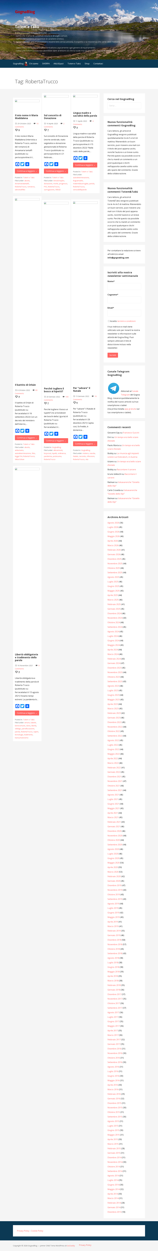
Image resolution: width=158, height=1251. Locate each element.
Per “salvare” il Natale (81, 389)
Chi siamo (33, 63)
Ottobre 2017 (114, 1003)
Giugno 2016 (113, 1076)
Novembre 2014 (115, 1162)
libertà (33, 725)
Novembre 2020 (115, 835)
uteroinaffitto (20, 189)
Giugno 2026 (113, 531)
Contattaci (98, 63)
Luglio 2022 (113, 745)
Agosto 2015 (113, 1121)
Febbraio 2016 (114, 1094)
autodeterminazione (81, 177)
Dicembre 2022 (114, 722)
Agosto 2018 (113, 958)
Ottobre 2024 (114, 622)
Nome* (111, 281)
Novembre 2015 (115, 1107)
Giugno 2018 (113, 967)
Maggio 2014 (114, 1189)
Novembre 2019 (115, 890)
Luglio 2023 (113, 690)
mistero (86, 453)
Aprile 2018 (113, 976)
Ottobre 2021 (114, 785)
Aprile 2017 (113, 1030)
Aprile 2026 (113, 540)
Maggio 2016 (114, 1080)
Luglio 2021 (113, 799)
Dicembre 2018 (114, 939)
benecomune (20, 725)
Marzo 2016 (113, 1089)
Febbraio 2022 (114, 767)
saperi (35, 731)
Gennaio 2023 (114, 717)
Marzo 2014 (113, 1198)
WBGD (58, 189)
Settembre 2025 (115, 572)
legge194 (18, 456)
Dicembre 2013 (114, 1212)
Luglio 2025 (113, 581)
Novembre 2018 (115, 944)
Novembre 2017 (115, 998)
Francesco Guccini (131, 432)
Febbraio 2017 (114, 1039)
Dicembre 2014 (114, 1157)
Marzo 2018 (113, 980)
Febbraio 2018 (114, 985)
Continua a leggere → (27, 171)
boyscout (47, 453)
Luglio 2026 (113, 527)
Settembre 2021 (115, 790)
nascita (92, 453)
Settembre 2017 (115, 1008)
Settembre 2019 (115, 899)
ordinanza (62, 453)
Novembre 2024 (115, 618)
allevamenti (57, 450)
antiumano (19, 450)
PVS (45, 186)
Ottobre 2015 (114, 1112)
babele (33, 722)
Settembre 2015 (115, 1116)
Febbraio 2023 (114, 713)
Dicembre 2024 (114, 613)
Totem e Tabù (74, 63)
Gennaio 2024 (114, 663)
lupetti (54, 453)
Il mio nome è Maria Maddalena (26, 117)
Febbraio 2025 (114, 604)
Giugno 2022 (113, 749)
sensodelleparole (80, 189)
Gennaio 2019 (114, 935)
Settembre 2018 (115, 953)
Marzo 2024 (113, 654)
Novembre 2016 (115, 1053)
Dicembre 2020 (114, 831)
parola (91, 183)
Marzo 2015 (113, 1144)
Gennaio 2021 (114, 826)
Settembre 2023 (115, 681)
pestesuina (57, 456)
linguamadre (78, 180)
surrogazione (49, 189)
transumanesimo (21, 738)
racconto (82, 456)
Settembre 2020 (115, 844)
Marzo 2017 (113, 1035)
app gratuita (130, 409)
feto (33, 453)
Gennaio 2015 (114, 1153)
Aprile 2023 (113, 704)
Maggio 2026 (114, 536)
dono (28, 725)
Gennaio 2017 (114, 1044)
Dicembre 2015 (114, 1103)
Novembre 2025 (115, 563)
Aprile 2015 (113, 1139)
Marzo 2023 (113, 708)
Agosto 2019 (113, 903)
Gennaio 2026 (114, 554)
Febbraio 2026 (114, 549)
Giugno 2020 (113, 858)
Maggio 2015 (114, 1134)
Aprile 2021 (113, 813)
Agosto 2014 (113, 1175)
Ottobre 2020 (114, 840)
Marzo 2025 (113, 599)
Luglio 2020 (113, 853)
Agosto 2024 (113, 631)
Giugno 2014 (113, 1184)
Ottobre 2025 (114, 568)
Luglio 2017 (113, 1017)
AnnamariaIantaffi (22, 183)
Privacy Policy (23, 1230)
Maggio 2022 (114, 754)
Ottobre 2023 (114, 677)
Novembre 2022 (115, 726)
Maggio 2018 (114, 971)
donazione (48, 183)
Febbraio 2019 (114, 930)
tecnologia (19, 734)
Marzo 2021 (113, 817)
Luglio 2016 (113, 1071)
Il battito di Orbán (25, 384)
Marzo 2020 (113, 871)
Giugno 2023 (113, 695)
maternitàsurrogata (80, 183)
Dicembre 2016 (114, 1048)
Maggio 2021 (114, 808)
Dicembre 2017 (114, 994)
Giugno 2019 (113, 912)
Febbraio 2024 (114, 658)
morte (55, 183)
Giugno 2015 (113, 1130)
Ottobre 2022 (114, 731)
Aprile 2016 (113, 1085)
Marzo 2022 (113, 763)
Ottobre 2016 (114, 1057)
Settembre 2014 (115, 1171)
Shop (87, 63)
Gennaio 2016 (114, 1098)
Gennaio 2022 (114, 772)
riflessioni (90, 456)
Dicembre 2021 (114, 776)
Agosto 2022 (113, 740)
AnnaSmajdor (58, 180)
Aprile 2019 (113, 921)
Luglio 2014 (113, 1180)
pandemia (48, 456)
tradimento (28, 734)
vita (87, 459)
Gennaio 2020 (114, 881)
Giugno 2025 (113, 586)
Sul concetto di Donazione (52, 117)
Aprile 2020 (113, 867)
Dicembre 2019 (114, 885)
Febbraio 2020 (114, 876)
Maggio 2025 (114, 590)
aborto (27, 180)
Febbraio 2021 (114, 822)
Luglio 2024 (113, 636)
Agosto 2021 (113, 794)
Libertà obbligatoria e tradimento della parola (26, 657)
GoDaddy (71, 1245)
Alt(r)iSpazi (59, 63)
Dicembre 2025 (114, 559)
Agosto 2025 (113, 577)
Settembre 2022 (115, 735)
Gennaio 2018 (114, 989)
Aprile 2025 (113, 595)
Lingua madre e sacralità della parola (85, 114)
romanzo (31, 186)
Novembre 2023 (115, 672)
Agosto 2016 (113, 1066)
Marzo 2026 (113, 545)
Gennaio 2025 (114, 609)
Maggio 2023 (114, 699)
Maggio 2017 (114, 1026)
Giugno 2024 (113, 640)
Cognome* (113, 294)
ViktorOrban (19, 459)
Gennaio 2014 (114, 1207)
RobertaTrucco (20, 186)
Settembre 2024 (115, 627)
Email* (111, 307)
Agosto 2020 (113, 849)
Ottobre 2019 (114, 894)
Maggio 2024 (114, 645)
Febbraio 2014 (114, 1202)
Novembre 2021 (115, 781)
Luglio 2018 (113, 962)
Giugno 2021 (113, 803)
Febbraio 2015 (114, 1148)
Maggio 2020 (114, 862)
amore (27, 722)
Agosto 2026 (113, 522)
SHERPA (46, 63)
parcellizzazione (28, 728)
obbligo (18, 728)
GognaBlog (25, 11)
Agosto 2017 (113, 1012)
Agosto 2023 (113, 686)
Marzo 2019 (113, 926)
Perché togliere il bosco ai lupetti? (54, 390)
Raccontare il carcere (126, 469)
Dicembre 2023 (114, 667)
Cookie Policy (37, 1230)
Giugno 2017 (113, 1021)
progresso (63, 183)
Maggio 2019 (114, 917)
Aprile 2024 (113, 649)
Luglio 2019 (113, 908)
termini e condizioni (126, 321)
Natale (75, 456)
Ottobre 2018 (114, 949)
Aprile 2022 (113, 758)
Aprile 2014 (113, 1193)
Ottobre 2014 (114, 1166)
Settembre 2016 (115, 1062)
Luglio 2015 (113, 1125)
